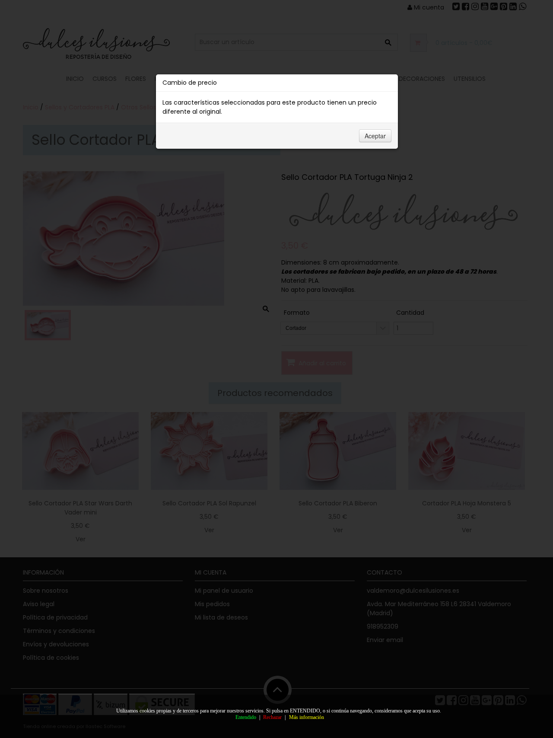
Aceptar (375, 135)
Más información (306, 717)
